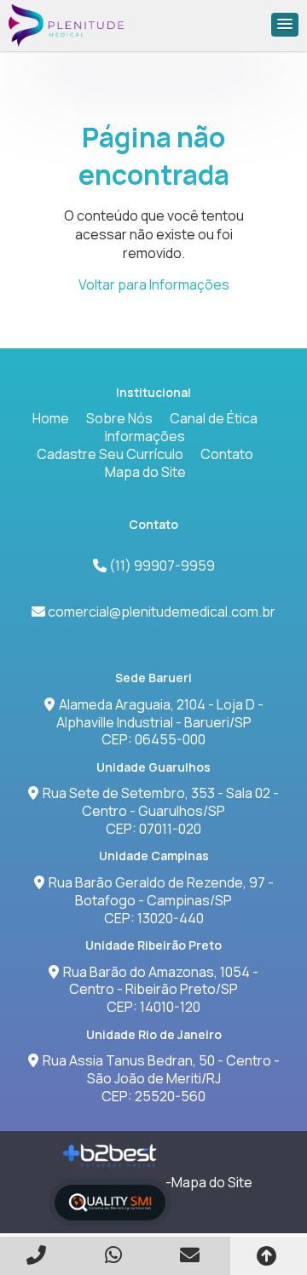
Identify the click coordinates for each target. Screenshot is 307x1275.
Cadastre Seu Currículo (110, 454)
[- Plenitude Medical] (66, 25)
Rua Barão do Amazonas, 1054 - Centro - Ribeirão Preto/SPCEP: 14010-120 (160, 989)
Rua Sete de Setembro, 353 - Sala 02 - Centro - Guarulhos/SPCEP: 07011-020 (161, 811)
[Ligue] (38, 1255)
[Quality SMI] (110, 1203)
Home (50, 418)
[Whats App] (115, 1255)
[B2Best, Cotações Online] (110, 1156)
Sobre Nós (119, 418)
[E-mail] (192, 1255)
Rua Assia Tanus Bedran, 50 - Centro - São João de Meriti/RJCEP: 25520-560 (161, 1078)
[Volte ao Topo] (268, 1256)
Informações (145, 436)
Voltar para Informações (153, 284)
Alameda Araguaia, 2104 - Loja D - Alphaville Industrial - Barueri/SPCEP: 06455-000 (160, 722)
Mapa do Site (145, 471)
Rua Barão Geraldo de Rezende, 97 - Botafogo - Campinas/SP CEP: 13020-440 (161, 900)
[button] (284, 25)
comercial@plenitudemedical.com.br (161, 611)
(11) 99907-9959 (161, 565)
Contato (226, 454)
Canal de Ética (214, 418)
